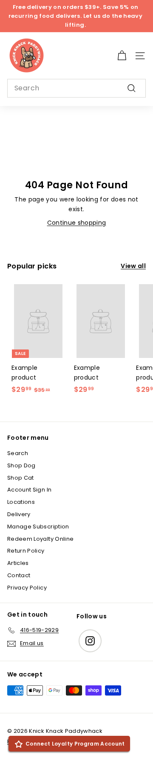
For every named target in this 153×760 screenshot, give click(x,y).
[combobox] (76, 88)
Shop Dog (21, 465)
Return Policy (26, 551)
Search (17, 453)
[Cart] (122, 55)
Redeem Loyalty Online (40, 539)
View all (133, 266)
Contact (18, 575)
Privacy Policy (27, 588)
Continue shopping (76, 222)
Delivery (19, 514)
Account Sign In (29, 490)
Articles (18, 563)
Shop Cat (20, 478)
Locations (21, 502)
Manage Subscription (38, 526)
